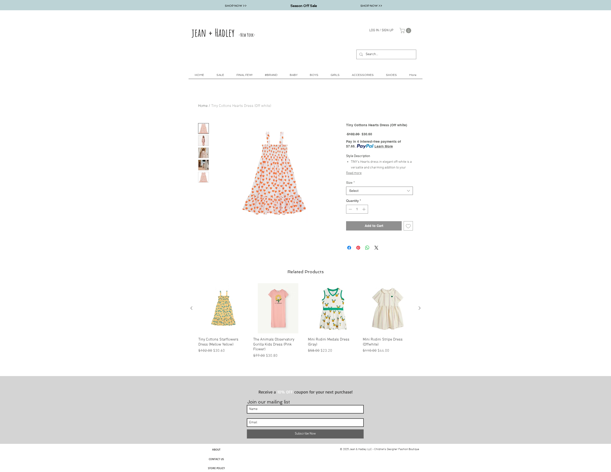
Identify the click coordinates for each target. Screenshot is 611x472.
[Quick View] (223, 308)
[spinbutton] (357, 209)
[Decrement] (350, 209)
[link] (406, 30)
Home (203, 106)
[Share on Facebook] (349, 248)
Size (350, 182)
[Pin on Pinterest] (358, 248)
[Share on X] (376, 248)
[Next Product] (419, 308)
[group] (305, 321)
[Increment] (364, 209)
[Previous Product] (191, 308)
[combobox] (379, 191)
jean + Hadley (223, 32)
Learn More (383, 146)
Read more (354, 173)
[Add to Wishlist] (408, 226)
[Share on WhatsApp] (367, 248)
